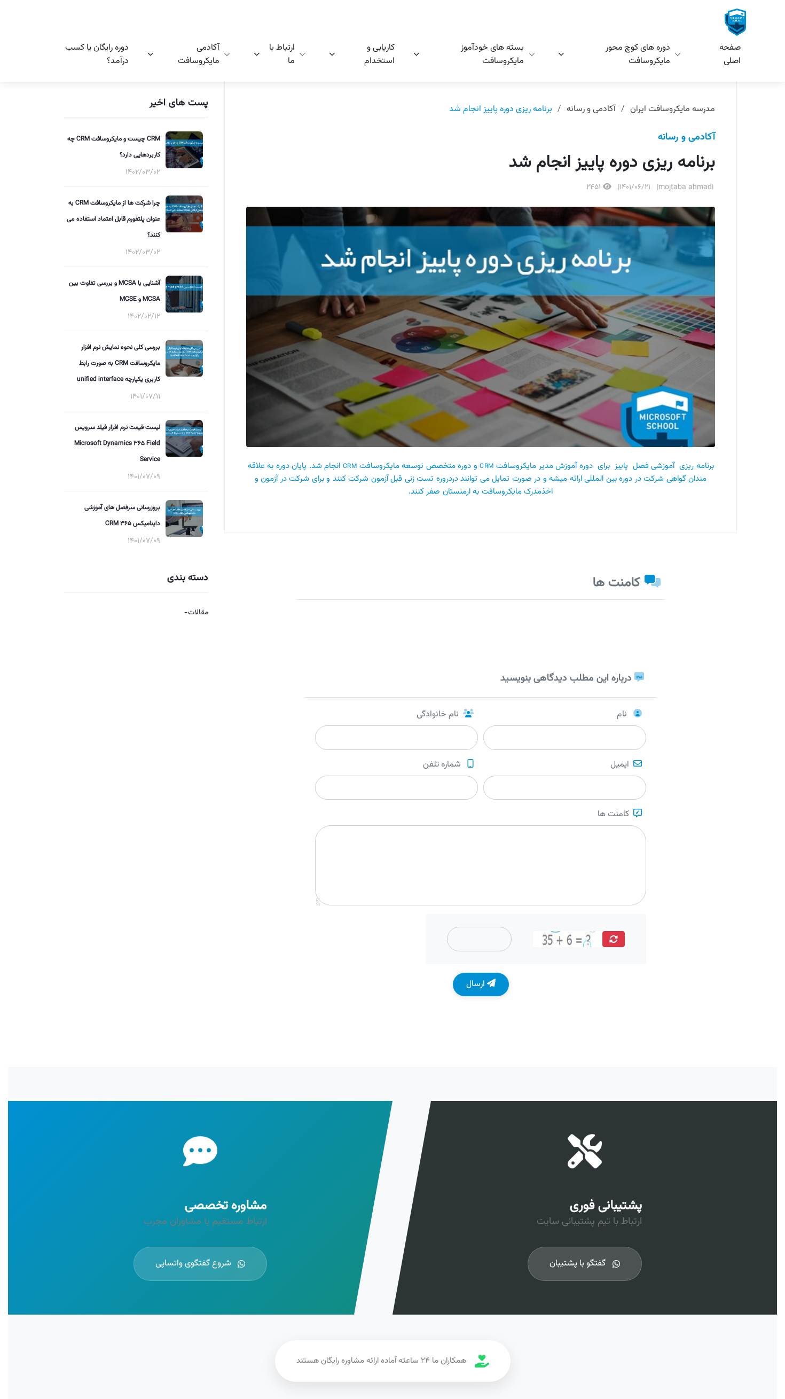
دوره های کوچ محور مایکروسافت (638, 54)
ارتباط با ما (282, 54)
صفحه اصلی (730, 54)
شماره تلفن (443, 765)
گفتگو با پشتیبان (578, 1263)
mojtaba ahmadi (685, 187)
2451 (594, 187)
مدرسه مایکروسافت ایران (672, 109)
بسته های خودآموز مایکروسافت (492, 54)
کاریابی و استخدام (379, 54)
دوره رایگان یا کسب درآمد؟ (97, 54)
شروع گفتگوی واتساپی (193, 1263)
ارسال (476, 984)
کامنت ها (613, 814)
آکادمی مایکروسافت (198, 54)
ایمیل (619, 765)
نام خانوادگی (438, 714)
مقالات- (196, 613)
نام (623, 714)
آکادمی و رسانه (591, 109)
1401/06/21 (634, 187)
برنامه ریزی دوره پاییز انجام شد (500, 109)
